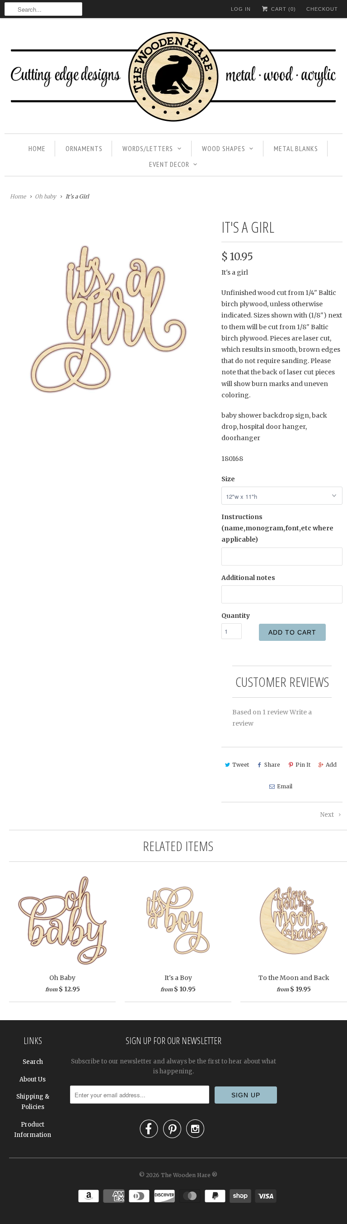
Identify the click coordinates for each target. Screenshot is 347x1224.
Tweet (240, 764)
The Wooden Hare (186, 1175)
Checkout (322, 9)
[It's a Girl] (108, 319)
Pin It (302, 764)
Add (331, 764)
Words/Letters (147, 148)
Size (228, 479)
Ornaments (84, 148)
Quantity (235, 616)
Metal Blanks (296, 148)
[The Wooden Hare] (173, 78)
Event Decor (169, 164)
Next (327, 815)
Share (272, 764)
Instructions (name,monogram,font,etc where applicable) (277, 528)
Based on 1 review (260, 712)
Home (37, 148)
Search (33, 1062)
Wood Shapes (223, 148)
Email (284, 786)
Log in (241, 9)
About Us (32, 1079)
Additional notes (248, 578)
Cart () (282, 9)
